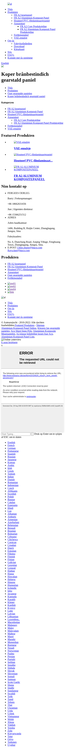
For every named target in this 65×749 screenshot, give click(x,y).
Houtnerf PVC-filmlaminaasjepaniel (32, 20)
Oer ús (11, 40)
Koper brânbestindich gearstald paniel (26, 96)
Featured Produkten (24, 325)
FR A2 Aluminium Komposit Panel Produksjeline (38, 123)
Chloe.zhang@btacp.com (29, 247)
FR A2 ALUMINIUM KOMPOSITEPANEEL (29, 177)
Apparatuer (19, 23)
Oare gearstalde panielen (20, 93)
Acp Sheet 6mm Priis (21, 331)
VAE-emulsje (20, 37)
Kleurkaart (19, 49)
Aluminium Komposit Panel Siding (18, 328)
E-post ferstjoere (9, 342)
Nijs (10, 52)
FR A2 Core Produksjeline (33, 26)
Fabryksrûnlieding (23, 43)
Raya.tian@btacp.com (19, 250)
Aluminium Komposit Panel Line (17, 336)
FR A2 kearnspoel (23, 15)
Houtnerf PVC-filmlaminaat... (33, 160)
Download (19, 46)
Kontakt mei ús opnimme (20, 57)
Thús (10, 9)
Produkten (13, 12)
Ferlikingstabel (21, 35)
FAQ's (11, 55)
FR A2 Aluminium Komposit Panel (31, 17)
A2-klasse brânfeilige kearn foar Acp (34, 333)
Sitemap (40, 325)
